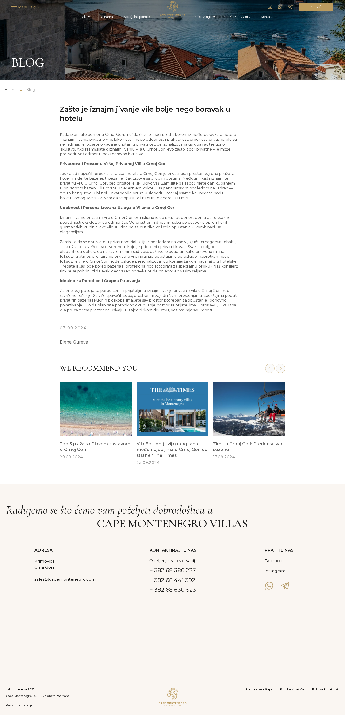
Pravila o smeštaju (258, 689)
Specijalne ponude (137, 17)
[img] (172, 9)
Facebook (274, 560)
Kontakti (267, 17)
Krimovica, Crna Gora (45, 564)
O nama (107, 17)
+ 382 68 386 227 (173, 570)
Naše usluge (203, 17)
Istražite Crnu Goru (236, 17)
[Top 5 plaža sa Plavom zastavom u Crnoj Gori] (96, 427)
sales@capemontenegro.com (65, 579)
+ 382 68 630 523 (173, 589)
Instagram (275, 570)
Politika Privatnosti (325, 689)
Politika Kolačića (292, 689)
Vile (84, 17)
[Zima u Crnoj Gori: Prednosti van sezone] (249, 427)
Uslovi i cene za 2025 (20, 689)
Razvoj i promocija (19, 705)
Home (11, 89)
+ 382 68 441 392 (172, 579)
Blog (30, 89)
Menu (23, 7)
